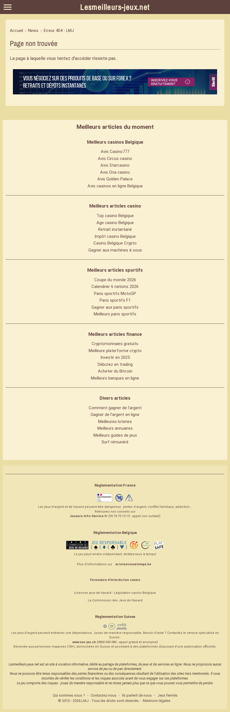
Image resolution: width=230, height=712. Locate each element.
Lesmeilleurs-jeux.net (115, 7)
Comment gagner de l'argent (115, 407)
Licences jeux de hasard (92, 593)
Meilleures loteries (115, 421)
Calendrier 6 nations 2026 (115, 286)
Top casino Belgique (115, 215)
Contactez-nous (103, 695)
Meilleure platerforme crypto (115, 350)
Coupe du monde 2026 (115, 279)
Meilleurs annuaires (115, 428)
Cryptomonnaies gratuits (115, 343)
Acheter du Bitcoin (115, 371)
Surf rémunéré (115, 442)
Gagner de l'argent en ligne (115, 414)
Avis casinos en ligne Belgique (115, 186)
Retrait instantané (115, 229)
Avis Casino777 (115, 151)
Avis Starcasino (115, 165)
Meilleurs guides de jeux (115, 435)
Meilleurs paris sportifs (115, 314)
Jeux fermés (167, 695)
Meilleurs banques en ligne (115, 378)
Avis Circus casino (115, 158)
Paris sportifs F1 (115, 300)
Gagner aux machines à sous (115, 250)
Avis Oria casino (115, 172)
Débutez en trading (115, 364)
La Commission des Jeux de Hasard (115, 600)
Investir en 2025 (115, 357)
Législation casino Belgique (135, 593)
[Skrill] (115, 81)
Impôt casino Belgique (115, 236)
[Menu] (7, 7)
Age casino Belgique (115, 222)
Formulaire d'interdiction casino (115, 580)
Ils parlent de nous (137, 695)
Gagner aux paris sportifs (115, 307)
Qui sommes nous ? (69, 695)
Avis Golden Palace (115, 179)
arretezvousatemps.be (133, 564)
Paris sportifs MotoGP (115, 293)
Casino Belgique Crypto (115, 243)
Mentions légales (157, 701)
